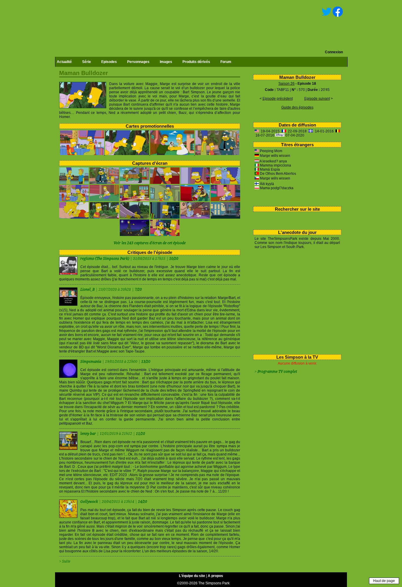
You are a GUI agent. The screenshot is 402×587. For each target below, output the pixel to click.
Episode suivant (317, 99)
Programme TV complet (277, 372)
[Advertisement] (295, 300)
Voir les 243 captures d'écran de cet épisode (150, 243)
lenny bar (88, 434)
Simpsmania (91, 362)
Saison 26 (286, 84)
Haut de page (384, 581)
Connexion (334, 52)
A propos (215, 576)
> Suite (64, 561)
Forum (225, 62)
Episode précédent (278, 99)
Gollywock (89, 502)
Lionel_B (88, 289)
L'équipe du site (192, 576)
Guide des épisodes (297, 107)
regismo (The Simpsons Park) (104, 259)
